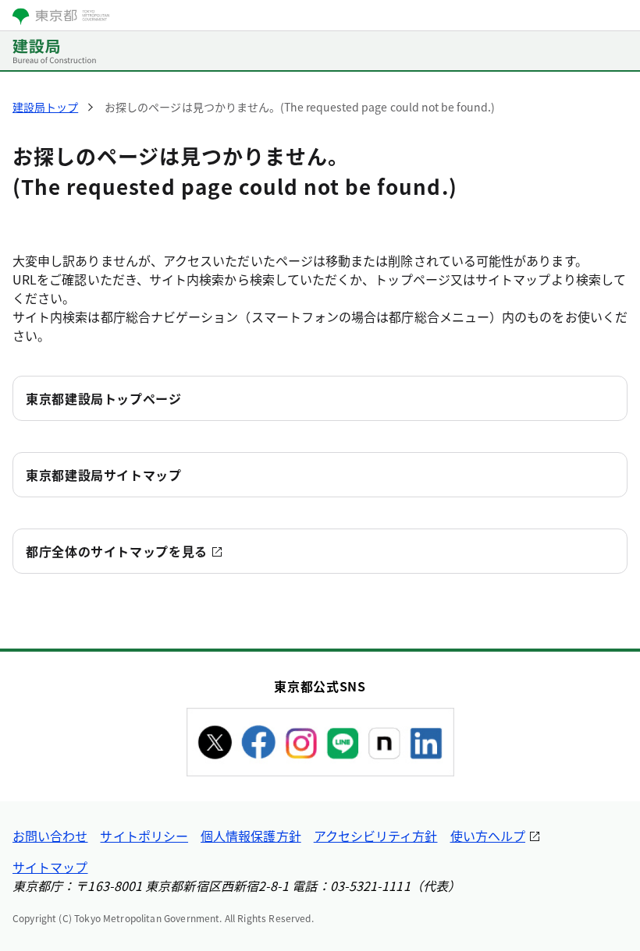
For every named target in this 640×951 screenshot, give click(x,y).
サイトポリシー (144, 835)
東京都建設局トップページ (104, 398)
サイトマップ (49, 866)
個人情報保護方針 (251, 835)
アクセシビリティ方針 (376, 835)
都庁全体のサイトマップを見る (117, 551)
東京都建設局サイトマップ (104, 474)
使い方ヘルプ (487, 835)
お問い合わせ (49, 835)
